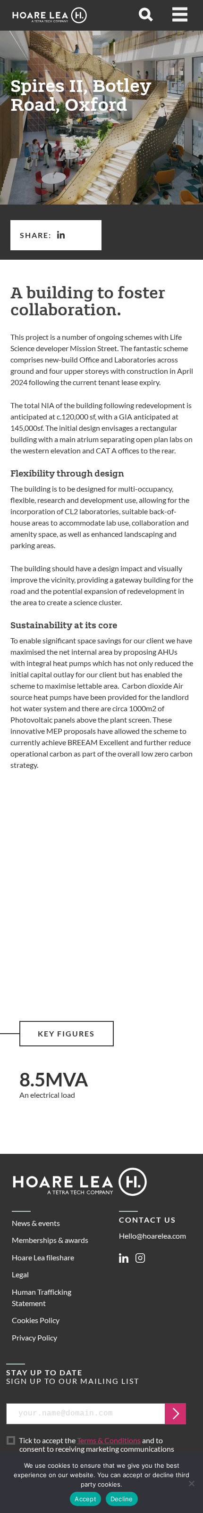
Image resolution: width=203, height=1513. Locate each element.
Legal (20, 1274)
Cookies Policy (35, 1320)
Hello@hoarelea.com (152, 1235)
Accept (85, 1499)
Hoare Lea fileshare (43, 1257)
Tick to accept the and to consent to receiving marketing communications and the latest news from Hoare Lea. (98, 1449)
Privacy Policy (34, 1337)
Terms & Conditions (109, 1440)
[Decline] (191, 1483)
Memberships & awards (50, 1239)
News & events (36, 1222)
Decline (121, 1499)
